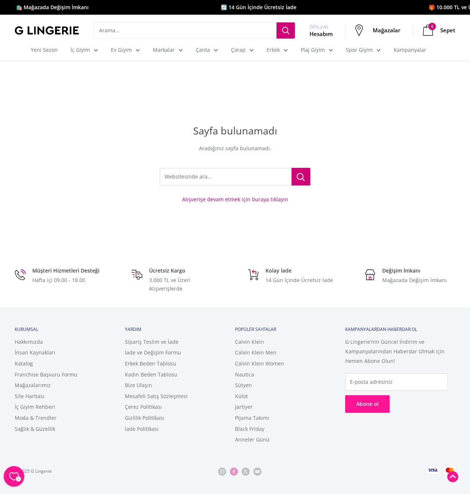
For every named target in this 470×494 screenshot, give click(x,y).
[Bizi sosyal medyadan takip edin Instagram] (222, 471)
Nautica (244, 374)
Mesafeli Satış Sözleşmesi (156, 396)
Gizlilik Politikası (144, 417)
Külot (241, 396)
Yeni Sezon (44, 49)
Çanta (203, 49)
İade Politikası (142, 428)
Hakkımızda (29, 341)
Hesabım (321, 33)
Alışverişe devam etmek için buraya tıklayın (235, 199)
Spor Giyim (359, 49)
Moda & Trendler (36, 417)
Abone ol (367, 403)
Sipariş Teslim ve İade (151, 341)
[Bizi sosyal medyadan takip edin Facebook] (234, 471)
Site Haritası (29, 396)
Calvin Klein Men (255, 352)
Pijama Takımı (252, 417)
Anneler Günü (252, 439)
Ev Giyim (121, 49)
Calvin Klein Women (259, 363)
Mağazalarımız (33, 385)
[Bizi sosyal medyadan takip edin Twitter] (246, 471)
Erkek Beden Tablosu (150, 363)
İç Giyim (80, 49)
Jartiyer (244, 406)
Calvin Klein (249, 341)
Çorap (238, 49)
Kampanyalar (410, 49)
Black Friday (249, 428)
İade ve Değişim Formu (153, 352)
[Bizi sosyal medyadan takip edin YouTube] (257, 471)
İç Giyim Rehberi (35, 406)
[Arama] (285, 30)
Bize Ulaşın (138, 385)
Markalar (164, 49)
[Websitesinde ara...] (301, 176)
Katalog (24, 363)
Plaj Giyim (313, 49)
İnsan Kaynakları (35, 352)
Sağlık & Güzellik (35, 428)
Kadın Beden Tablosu (151, 374)
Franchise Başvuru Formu (46, 374)
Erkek (273, 49)
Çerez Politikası (143, 406)
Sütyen (243, 385)
